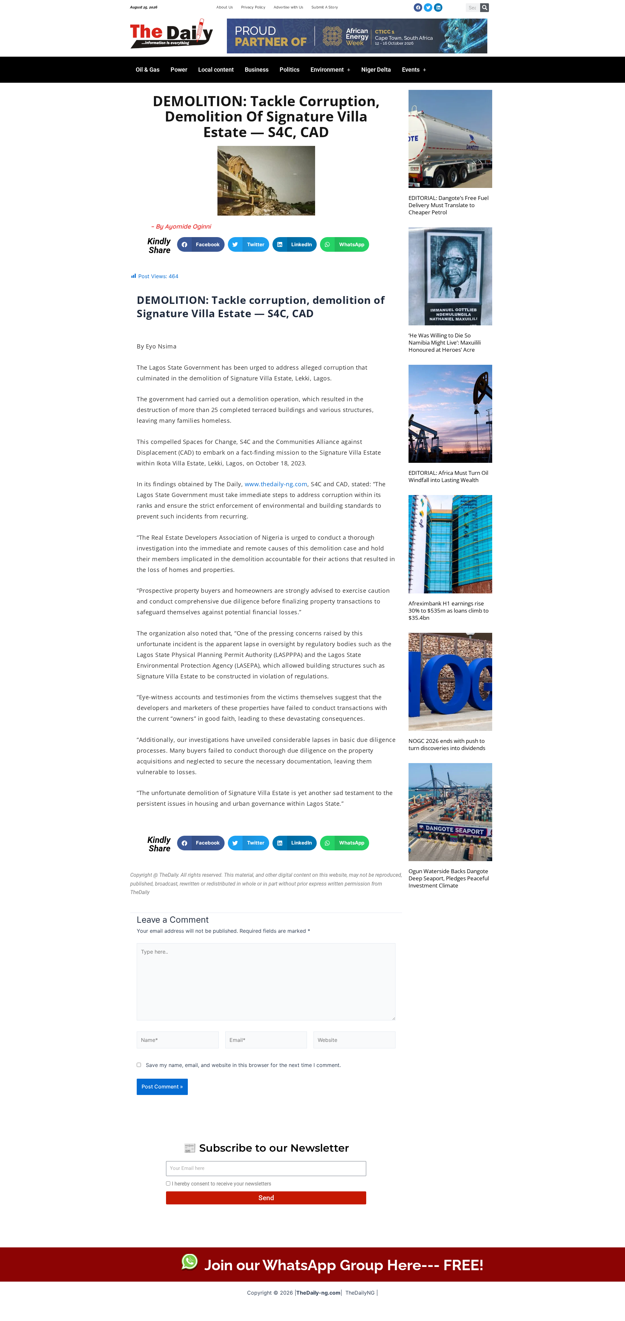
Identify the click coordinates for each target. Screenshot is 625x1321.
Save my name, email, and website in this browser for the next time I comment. (243, 1065)
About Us (224, 7)
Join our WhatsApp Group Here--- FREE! (344, 1265)
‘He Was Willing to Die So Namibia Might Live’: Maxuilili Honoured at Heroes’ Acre (445, 342)
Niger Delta (376, 69)
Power (179, 69)
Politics (289, 69)
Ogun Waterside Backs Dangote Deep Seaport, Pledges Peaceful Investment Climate (449, 878)
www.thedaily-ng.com (276, 484)
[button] (201, 244)
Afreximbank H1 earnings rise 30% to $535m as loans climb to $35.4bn (449, 610)
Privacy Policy (253, 7)
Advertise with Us (288, 7)
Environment (327, 69)
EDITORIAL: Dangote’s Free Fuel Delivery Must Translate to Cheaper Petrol (449, 205)
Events (411, 69)
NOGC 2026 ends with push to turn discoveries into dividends (447, 744)
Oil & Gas (148, 69)
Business (257, 69)
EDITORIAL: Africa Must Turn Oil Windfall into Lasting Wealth (448, 476)
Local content (216, 69)
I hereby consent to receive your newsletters (221, 1184)
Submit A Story (325, 7)
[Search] (484, 7)
